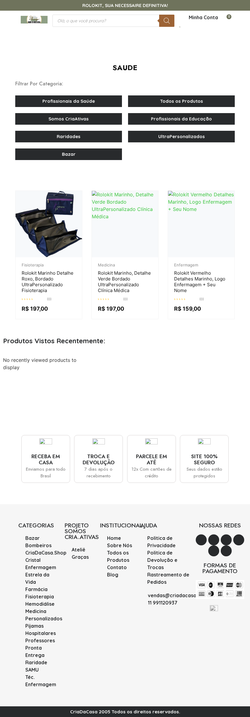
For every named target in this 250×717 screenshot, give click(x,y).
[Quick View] (50, 256)
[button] (125, 33)
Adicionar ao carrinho (59, 256)
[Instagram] (226, 539)
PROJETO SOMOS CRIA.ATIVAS (82, 531)
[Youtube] (213, 539)
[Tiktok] (238, 539)
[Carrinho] (226, 20)
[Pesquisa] (166, 21)
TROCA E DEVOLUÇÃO (99, 459)
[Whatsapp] (201, 539)
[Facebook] (226, 550)
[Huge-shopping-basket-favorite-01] (213, 550)
